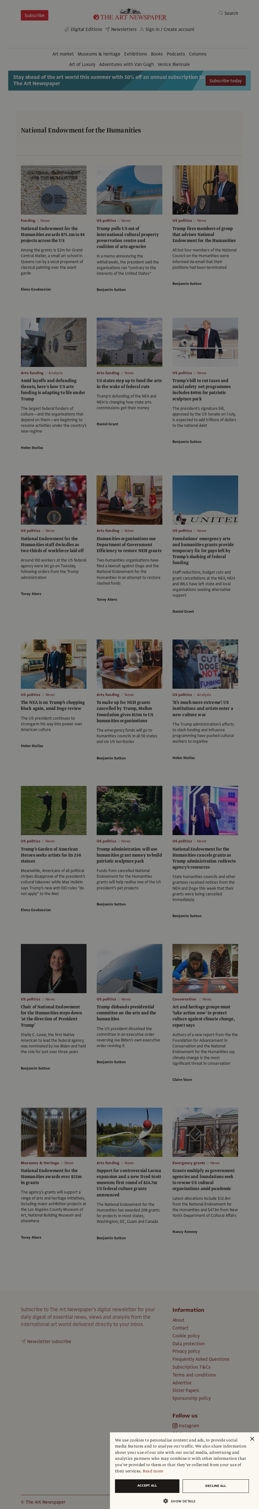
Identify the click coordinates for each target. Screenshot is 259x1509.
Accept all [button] (147, 1485)
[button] (182, 1501)
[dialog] (184, 1470)
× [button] (252, 1439)
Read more (153, 1471)
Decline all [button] (215, 1485)
